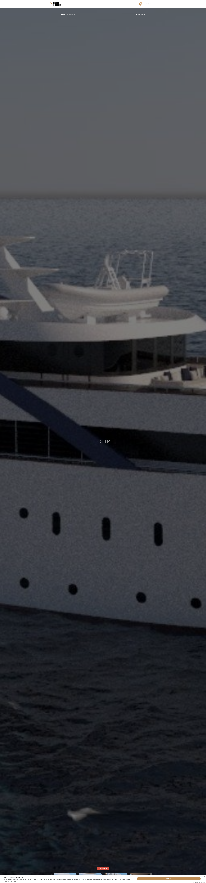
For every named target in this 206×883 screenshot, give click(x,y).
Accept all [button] (169, 878)
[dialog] (103, 879)
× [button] (204, 876)
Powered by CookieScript (199, 882)
